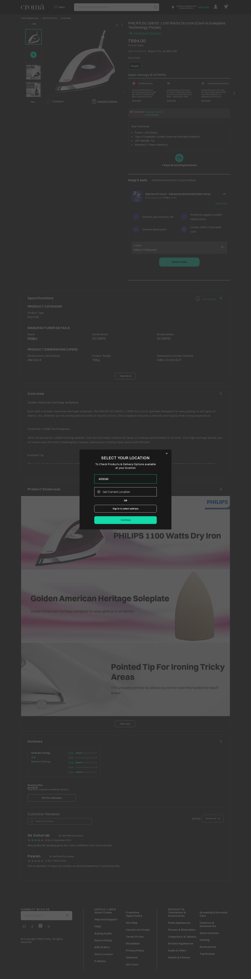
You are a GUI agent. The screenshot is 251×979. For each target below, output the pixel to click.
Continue (125, 520)
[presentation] (125, 479)
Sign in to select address (126, 508)
